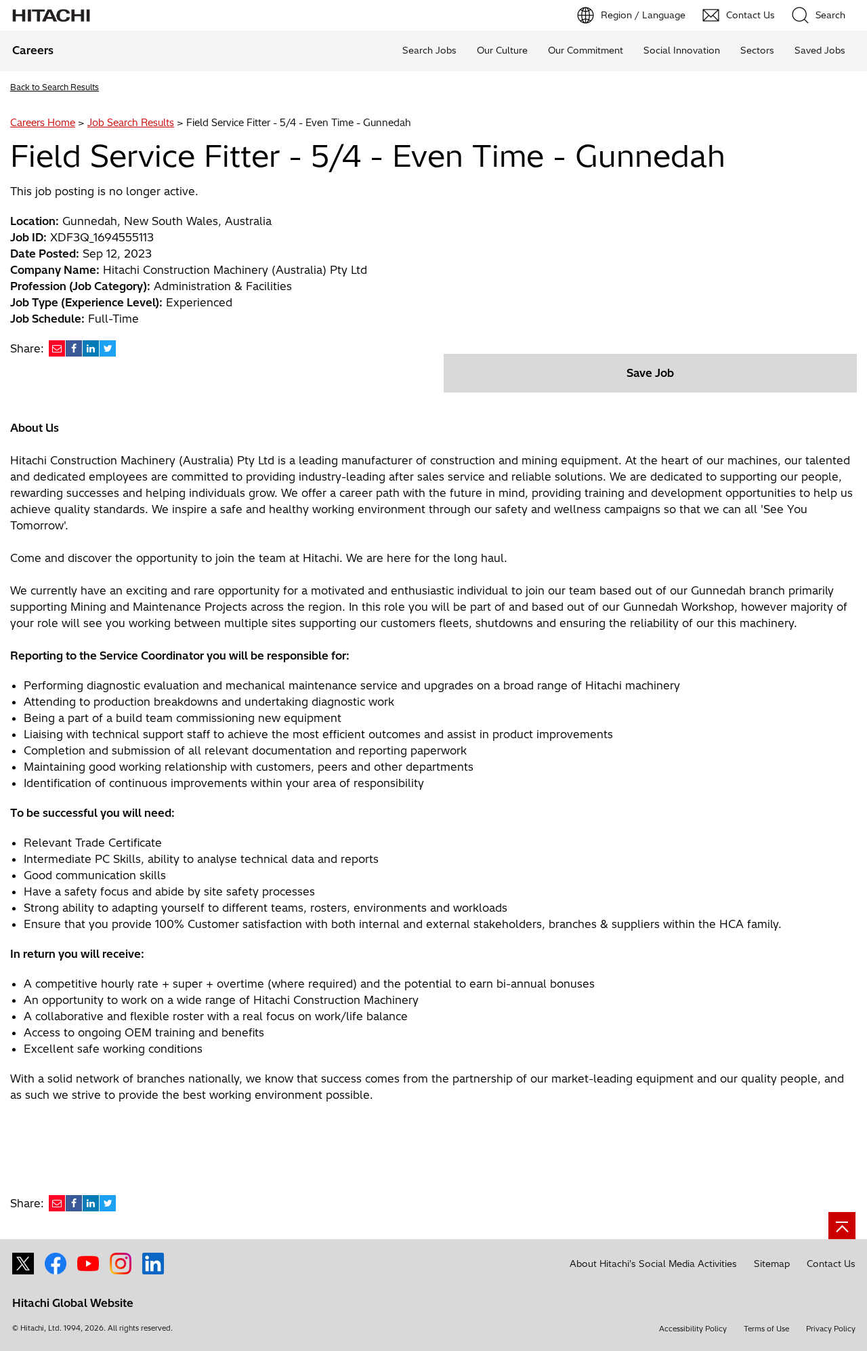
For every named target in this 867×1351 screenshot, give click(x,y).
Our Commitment (585, 50)
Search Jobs (429, 50)
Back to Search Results (54, 87)
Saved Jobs (820, 50)
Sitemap (772, 1263)
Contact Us (831, 1263)
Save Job (650, 373)
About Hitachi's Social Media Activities (653, 1263)
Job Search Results (130, 123)
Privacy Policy (830, 1328)
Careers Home (42, 123)
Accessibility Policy (693, 1328)
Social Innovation (681, 50)
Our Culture (502, 50)
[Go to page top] (841, 1225)
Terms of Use (766, 1328)
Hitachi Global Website (72, 1303)
